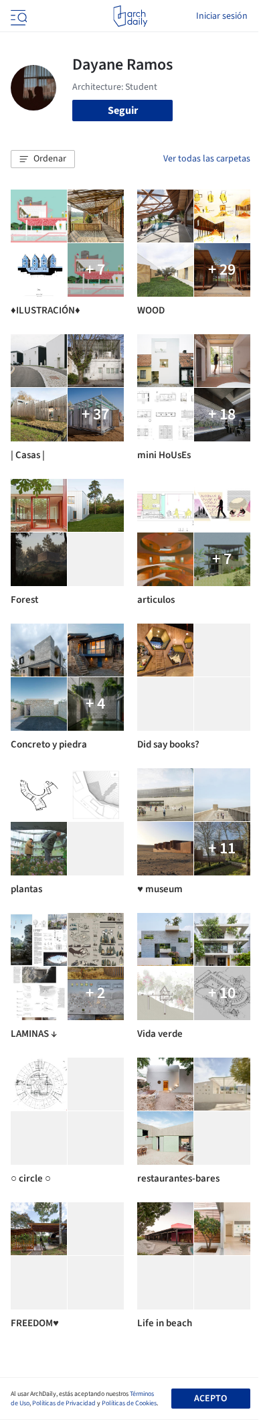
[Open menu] (17, 16)
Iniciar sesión (222, 16)
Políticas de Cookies (129, 1403)
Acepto (210, 1398)
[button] (43, 159)
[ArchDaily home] (130, 16)
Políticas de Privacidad (64, 1403)
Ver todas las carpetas (206, 158)
